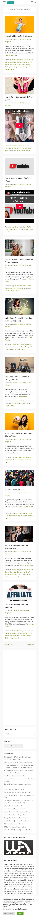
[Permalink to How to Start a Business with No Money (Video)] (19, 85)
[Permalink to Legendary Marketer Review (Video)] (19, 24)
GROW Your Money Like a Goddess (15, 827)
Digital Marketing (10, 62)
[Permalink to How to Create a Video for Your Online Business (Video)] (19, 247)
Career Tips (25, 146)
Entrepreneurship (22, 62)
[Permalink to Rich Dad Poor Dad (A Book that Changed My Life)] (19, 365)
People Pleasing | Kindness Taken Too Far (17, 821)
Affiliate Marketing (17, 60)
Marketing (13, 67)
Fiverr (6, 880)
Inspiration (8, 460)
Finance (14, 457)
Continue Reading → (11, 55)
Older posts (7, 644)
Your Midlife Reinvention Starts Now (15, 776)
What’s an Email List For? (14, 490)
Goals (19, 64)
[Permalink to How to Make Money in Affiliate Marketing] (19, 593)
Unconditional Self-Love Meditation (14, 809)
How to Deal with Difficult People (14, 789)
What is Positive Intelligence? (13, 806)
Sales (28, 403)
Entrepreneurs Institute (21, 878)
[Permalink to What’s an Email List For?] (19, 478)
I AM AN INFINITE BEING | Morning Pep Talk (18, 830)
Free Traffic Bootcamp (24, 148)
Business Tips (28, 60)
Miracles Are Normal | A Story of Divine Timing (18, 762)
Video (31, 67)
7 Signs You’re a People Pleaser (14, 824)
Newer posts (31, 644)
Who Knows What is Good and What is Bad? (17, 792)
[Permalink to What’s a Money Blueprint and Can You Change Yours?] (19, 421)
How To (7, 150)
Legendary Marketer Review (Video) (18, 36)
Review (19, 67)
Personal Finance (18, 460)
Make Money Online (27, 347)
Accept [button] (20, 913)
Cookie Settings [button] (9, 913)
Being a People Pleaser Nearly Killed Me (16, 818)
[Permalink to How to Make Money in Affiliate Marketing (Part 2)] (19, 534)
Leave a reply (9, 69)
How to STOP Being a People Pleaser (15, 815)
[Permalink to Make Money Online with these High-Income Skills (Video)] (19, 306)
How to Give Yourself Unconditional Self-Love (18, 812)
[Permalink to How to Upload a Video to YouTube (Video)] (19, 166)
